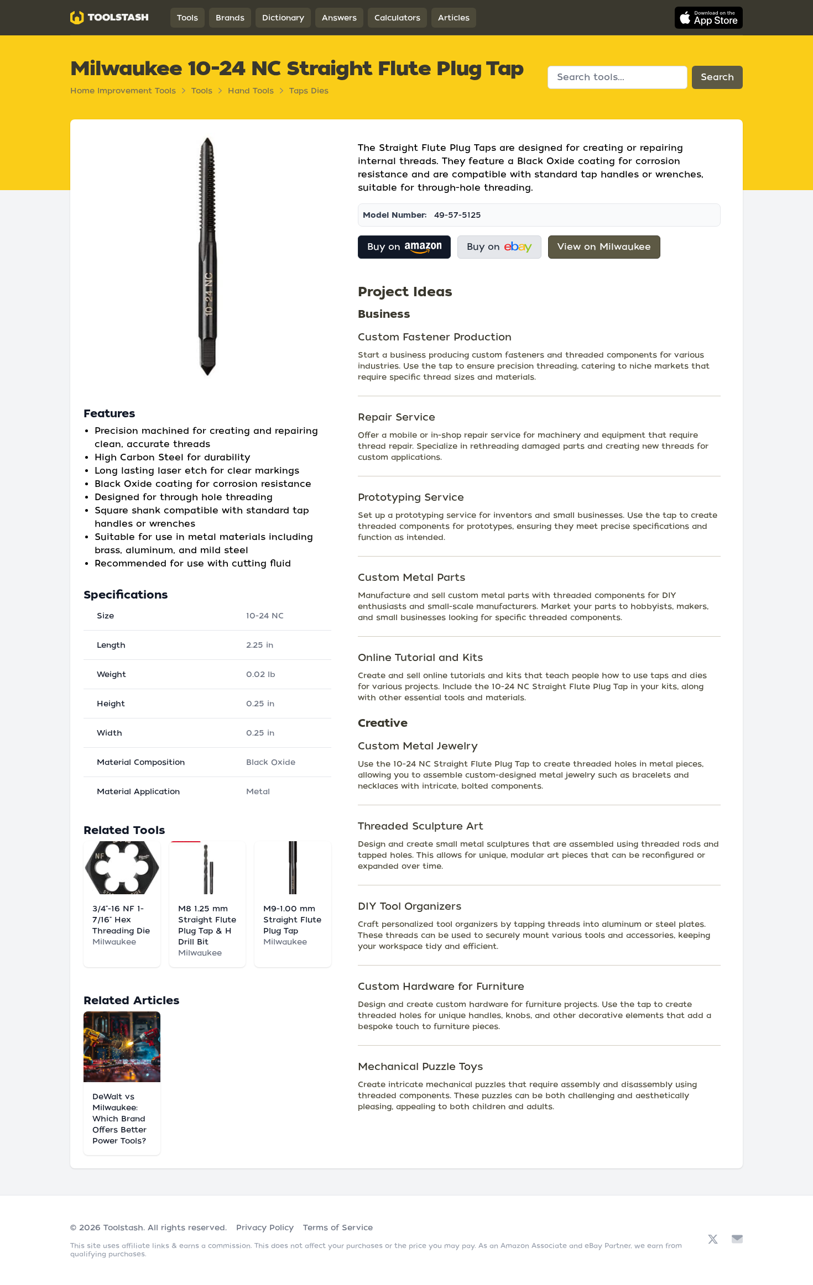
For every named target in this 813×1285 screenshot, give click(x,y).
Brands (230, 17)
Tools (187, 17)
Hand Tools (251, 90)
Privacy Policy (265, 1227)
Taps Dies (309, 90)
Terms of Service (338, 1227)
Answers (339, 17)
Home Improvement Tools (123, 90)
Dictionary (283, 17)
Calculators (397, 17)
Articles (454, 17)
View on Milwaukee (604, 247)
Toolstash (123, 1227)
